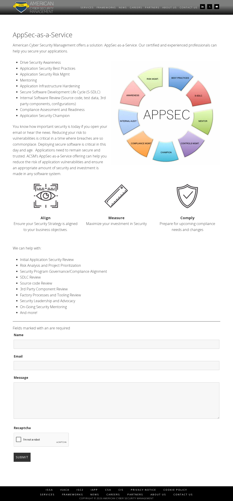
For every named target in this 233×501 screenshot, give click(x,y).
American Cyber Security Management (45, 8)
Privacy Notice (143, 490)
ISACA (64, 490)
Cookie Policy (175, 490)
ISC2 (80, 490)
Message (21, 377)
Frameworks (72, 494)
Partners (135, 494)
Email (18, 356)
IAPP (94, 490)
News (94, 494)
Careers (113, 494)
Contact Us (183, 494)
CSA (108, 490)
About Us (158, 494)
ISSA (49, 490)
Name (18, 335)
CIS (121, 490)
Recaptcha (22, 428)
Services (47, 494)
